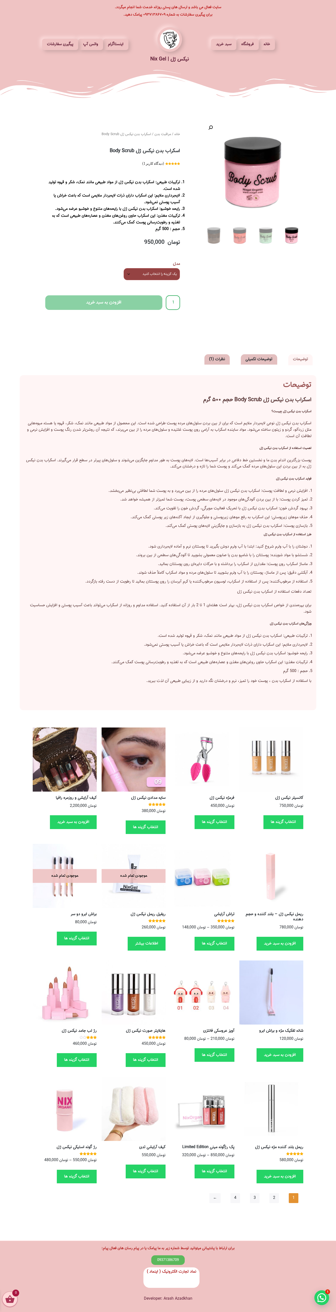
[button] (210, 127)
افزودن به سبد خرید (103, 302)
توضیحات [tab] (300, 359)
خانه (267, 44)
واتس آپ (90, 44)
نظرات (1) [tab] (217, 359)
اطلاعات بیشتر (146, 943)
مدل (176, 264)
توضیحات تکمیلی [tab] (258, 359)
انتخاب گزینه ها (283, 822)
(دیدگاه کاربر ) (153, 163)
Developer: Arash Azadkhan (168, 1299)
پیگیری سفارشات (60, 44)
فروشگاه (247, 44)
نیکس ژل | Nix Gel (169, 59)
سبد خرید (223, 44)
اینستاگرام (115, 44)
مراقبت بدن (162, 134)
